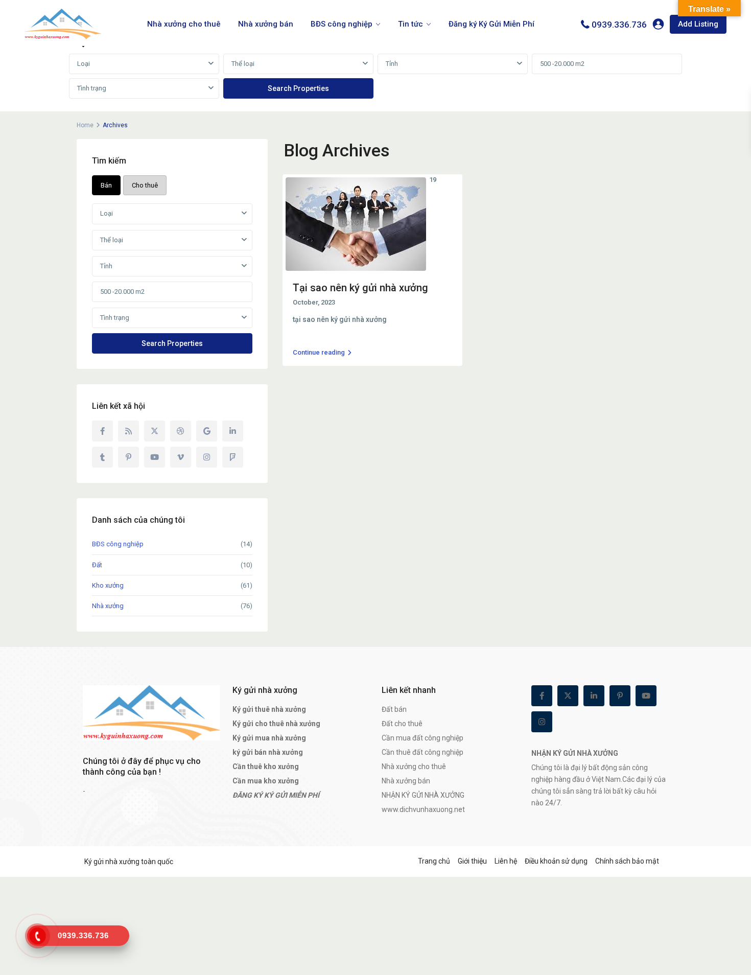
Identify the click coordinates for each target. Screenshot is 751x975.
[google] (206, 431)
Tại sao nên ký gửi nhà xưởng (360, 288)
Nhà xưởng (108, 606)
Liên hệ (506, 861)
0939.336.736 (619, 24)
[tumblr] (102, 457)
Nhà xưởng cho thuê (184, 24)
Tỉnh (392, 63)
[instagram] (206, 457)
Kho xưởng (108, 585)
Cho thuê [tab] (145, 185)
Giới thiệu (472, 861)
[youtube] (154, 457)
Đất (97, 565)
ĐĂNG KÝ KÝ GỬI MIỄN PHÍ (275, 795)
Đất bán (394, 709)
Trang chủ (434, 861)
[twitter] (154, 431)
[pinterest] (128, 457)
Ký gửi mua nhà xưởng (269, 738)
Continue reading (319, 352)
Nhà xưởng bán (265, 24)
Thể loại (242, 63)
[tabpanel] (375, 77)
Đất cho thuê (402, 723)
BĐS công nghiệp (341, 24)
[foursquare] (232, 457)
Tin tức (410, 24)
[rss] (128, 431)
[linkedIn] (232, 431)
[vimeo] (180, 457)
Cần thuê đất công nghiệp (422, 752)
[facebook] (102, 431)
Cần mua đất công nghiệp (422, 738)
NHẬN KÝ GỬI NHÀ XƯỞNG (423, 795)
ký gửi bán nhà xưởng (267, 752)
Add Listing (698, 24)
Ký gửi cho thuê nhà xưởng (276, 723)
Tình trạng (91, 88)
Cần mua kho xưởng (265, 781)
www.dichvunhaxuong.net (423, 809)
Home (85, 125)
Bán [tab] (106, 185)
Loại (83, 63)
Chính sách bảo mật (627, 861)
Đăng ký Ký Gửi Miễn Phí (491, 24)
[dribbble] (180, 431)
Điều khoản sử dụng (556, 861)
